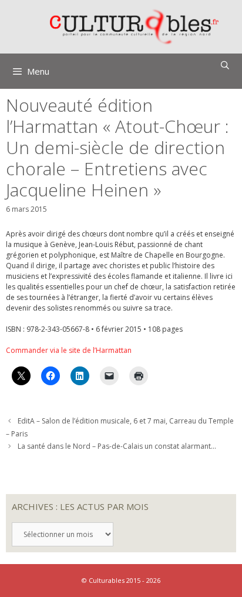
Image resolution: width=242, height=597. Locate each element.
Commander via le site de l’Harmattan (69, 350)
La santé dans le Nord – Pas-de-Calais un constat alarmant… (117, 446)
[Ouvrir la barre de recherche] (225, 65)
